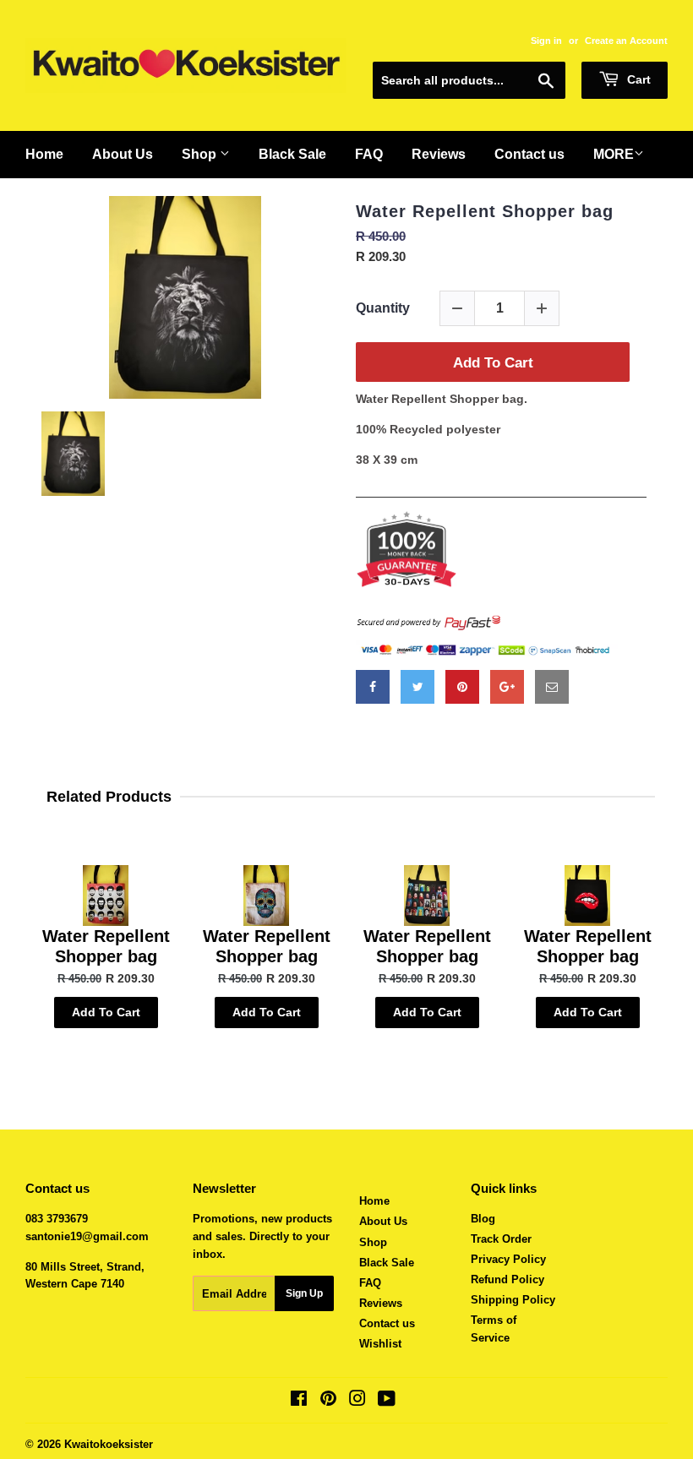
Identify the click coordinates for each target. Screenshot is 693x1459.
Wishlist (380, 1343)
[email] (552, 687)
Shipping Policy (513, 1299)
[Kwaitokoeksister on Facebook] (299, 1401)
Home (374, 1201)
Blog (483, 1218)
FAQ (370, 1283)
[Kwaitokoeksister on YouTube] (387, 1401)
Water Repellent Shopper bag (485, 211)
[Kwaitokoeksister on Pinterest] (328, 1401)
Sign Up (304, 1293)
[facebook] (373, 687)
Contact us (387, 1323)
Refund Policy (507, 1279)
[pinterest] (462, 687)
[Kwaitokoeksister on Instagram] (357, 1401)
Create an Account (626, 40)
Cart (637, 79)
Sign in (546, 40)
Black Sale (386, 1262)
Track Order (501, 1239)
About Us (383, 1221)
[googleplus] (507, 687)
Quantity (383, 308)
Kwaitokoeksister (108, 1444)
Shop (373, 1242)
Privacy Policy (508, 1259)
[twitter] (417, 687)
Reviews (380, 1303)
